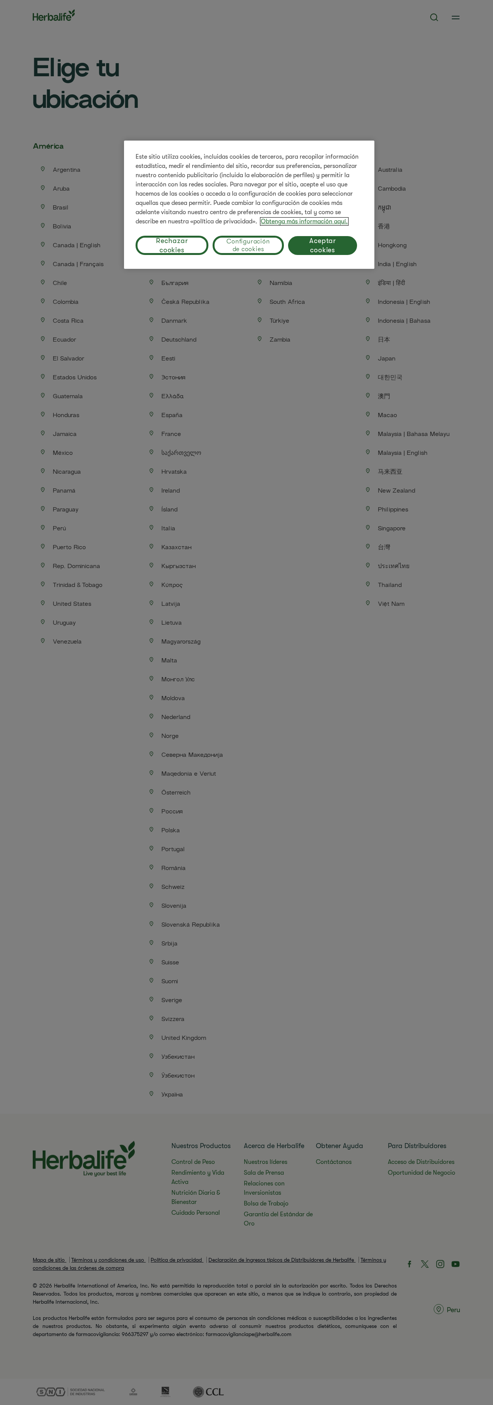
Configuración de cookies (248, 245)
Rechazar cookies (172, 245)
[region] (249, 205)
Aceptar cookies (322, 245)
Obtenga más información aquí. (304, 221)
